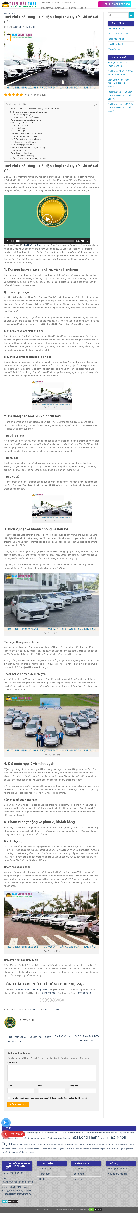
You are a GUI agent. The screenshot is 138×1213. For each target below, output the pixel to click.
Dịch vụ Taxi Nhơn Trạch (63, 3)
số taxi (108, 1133)
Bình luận (12, 1062)
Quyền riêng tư (81, 1179)
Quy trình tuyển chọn (23, 115)
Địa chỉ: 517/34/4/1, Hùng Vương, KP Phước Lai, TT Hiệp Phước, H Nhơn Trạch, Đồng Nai (17, 1190)
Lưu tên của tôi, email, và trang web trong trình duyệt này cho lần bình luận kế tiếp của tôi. (50, 1098)
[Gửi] (131, 15)
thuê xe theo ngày (55, 1149)
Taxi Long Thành (39, 989)
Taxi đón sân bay (22, 126)
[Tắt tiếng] (82, 241)
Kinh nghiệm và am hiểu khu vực (27, 117)
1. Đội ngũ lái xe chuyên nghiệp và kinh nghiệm (29, 112)
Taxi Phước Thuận (36, 1144)
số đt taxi (17, 1138)
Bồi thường (79, 1174)
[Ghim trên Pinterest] (56, 1000)
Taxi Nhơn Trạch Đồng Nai (21, 1144)
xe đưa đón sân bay (18, 1152)
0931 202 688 (49, 993)
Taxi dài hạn (20, 128)
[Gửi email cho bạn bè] (52, 1000)
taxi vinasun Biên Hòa (69, 1144)
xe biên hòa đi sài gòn (116, 1149)
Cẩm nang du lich (29, 1133)
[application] (47, 219)
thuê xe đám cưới (76, 1149)
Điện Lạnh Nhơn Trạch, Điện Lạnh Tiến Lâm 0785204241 (118, 83)
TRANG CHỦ (45, 3)
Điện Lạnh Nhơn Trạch (118, 33)
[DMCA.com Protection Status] (10, 1201)
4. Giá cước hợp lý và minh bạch (24, 142)
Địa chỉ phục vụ (21, 150)
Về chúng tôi (45, 1168)
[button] (47, 219)
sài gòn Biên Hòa (99, 1133)
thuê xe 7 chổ (124, 1144)
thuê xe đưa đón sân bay (91, 1149)
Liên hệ (83, 8)
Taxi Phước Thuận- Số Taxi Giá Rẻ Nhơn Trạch (120, 73)
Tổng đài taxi (9, 13)
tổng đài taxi (104, 1149)
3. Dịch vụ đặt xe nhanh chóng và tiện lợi (27, 134)
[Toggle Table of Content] (94, 105)
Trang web (73, 1086)
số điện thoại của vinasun (126, 1133)
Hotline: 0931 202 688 (12, 1173)
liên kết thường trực (51, 1009)
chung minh (30, 27)
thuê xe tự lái (65, 1149)
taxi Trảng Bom (48, 1144)
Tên (9, 1086)
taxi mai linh (104, 1138)
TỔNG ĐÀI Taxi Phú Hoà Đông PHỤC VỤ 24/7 (29, 158)
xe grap (126, 1149)
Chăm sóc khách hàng (24, 153)
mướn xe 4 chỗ (89, 1133)
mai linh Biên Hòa (77, 1133)
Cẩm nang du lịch (116, 28)
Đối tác (42, 1179)
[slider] (45, 241)
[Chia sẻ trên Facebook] (42, 1000)
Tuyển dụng (45, 1174)
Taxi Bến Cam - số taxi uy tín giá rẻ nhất (43, 1138)
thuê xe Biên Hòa (21, 1149)
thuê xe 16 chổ (10, 1149)
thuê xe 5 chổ (115, 1144)
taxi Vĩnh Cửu (81, 1144)
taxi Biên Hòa (25, 1138)
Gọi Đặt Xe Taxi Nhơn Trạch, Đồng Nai (118, 64)
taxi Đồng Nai (91, 1144)
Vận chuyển (79, 1168)
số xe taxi (114, 1133)
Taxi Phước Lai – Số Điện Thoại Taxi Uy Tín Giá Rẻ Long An (120, 95)
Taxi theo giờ (20, 131)
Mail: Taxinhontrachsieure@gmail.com (17, 1180)
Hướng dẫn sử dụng (117, 1168)
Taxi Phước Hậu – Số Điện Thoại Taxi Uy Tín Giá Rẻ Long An (120, 107)
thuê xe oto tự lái (43, 1149)
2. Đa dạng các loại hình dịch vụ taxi (25, 123)
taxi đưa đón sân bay (103, 1144)
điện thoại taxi (30, 1152)
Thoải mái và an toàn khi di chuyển (28, 139)
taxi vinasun (58, 1144)
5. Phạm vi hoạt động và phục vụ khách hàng (28, 148)
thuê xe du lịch (32, 1149)
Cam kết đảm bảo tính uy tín (26, 156)
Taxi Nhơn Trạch (21, 989)
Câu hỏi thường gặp (117, 1174)
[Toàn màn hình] (86, 241)
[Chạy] (7, 241)
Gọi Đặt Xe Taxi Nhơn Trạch (61, 1133)
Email (41, 1086)
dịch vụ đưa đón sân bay (43, 1133)
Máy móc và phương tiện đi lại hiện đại (30, 120)
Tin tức (72, 8)
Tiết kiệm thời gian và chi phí (26, 136)
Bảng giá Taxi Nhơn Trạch (53, 8)
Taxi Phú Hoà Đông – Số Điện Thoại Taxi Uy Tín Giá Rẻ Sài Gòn (33, 109)
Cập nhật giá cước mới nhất (26, 145)
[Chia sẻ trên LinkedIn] (61, 1000)
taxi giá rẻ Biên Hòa (63, 1138)
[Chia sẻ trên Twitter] (47, 1000)
